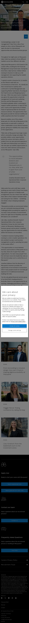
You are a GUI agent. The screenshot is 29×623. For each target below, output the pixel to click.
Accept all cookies (14, 326)
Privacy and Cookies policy (18, 321)
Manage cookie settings (14, 330)
